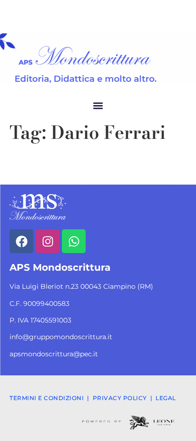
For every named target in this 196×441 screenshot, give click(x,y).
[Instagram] (47, 241)
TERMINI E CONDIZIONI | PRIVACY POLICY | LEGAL (93, 398)
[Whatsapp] (74, 241)
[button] (98, 105)
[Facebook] (21, 241)
